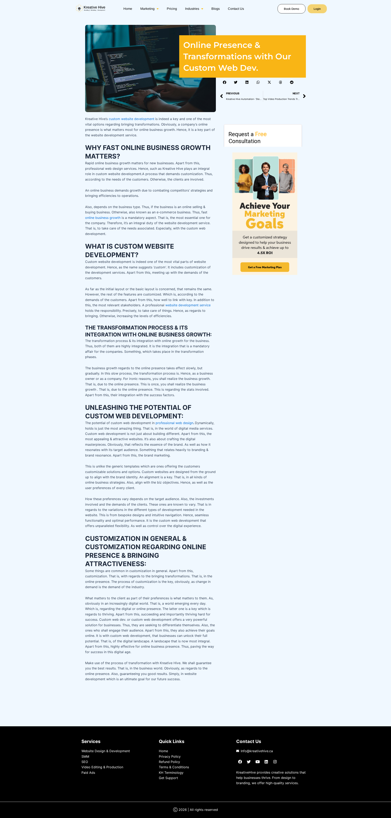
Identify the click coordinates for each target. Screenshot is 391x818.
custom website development (131, 119)
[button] (224, 82)
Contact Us (236, 8)
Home (127, 8)
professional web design (174, 423)
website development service (188, 305)
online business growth (103, 218)
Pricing (172, 8)
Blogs (215, 8)
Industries (192, 8)
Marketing (147, 8)
